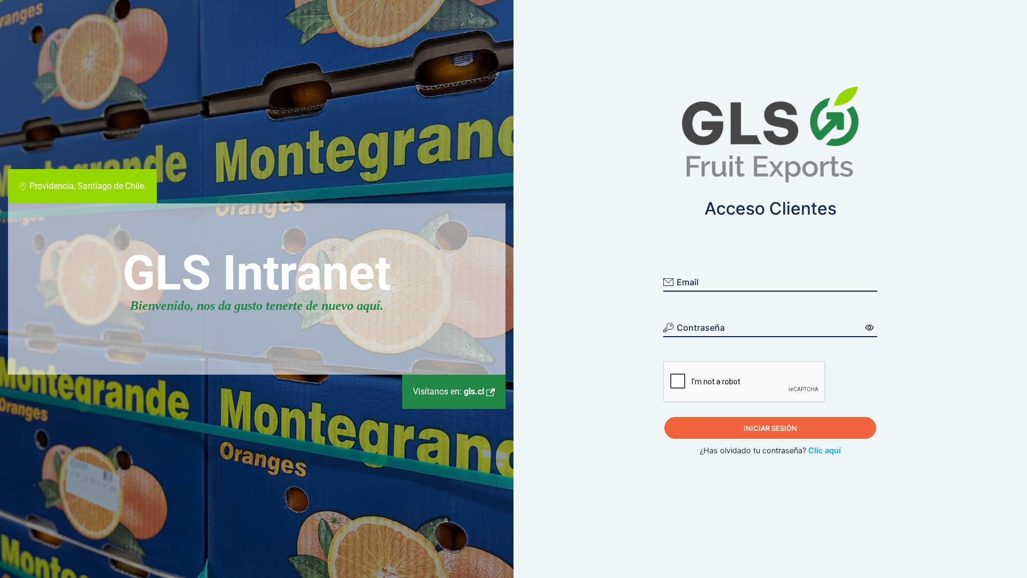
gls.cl (449, 391)
